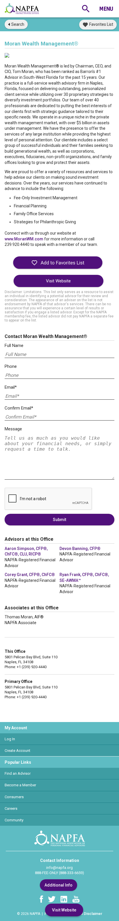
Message (13, 429)
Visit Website (58, 281)
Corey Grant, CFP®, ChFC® (30, 574)
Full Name (14, 345)
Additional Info (58, 885)
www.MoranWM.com (24, 239)
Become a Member (20, 785)
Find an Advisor (18, 773)
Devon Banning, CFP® (80, 548)
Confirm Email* (19, 408)
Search (17, 24)
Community (14, 820)
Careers (11, 808)
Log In (10, 739)
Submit (59, 519)
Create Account (17, 750)
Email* (11, 387)
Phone (11, 366)
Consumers (14, 797)
